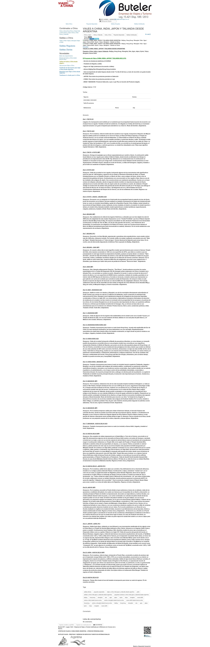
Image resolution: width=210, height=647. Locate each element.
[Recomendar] (147, 34)
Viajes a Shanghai (71, 40)
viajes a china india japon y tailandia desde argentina (120, 592)
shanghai (100, 597)
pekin (138, 592)
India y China (108, 35)
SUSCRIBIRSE (98, 625)
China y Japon (67, 32)
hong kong (92, 597)
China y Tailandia (63, 34)
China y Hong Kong (64, 31)
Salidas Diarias (65, 49)
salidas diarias (87, 592)
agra (111, 597)
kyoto (121, 597)
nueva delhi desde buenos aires (134, 600)
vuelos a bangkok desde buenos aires (114, 600)
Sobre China (69, 24)
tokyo (126, 597)
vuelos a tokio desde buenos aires (93, 600)
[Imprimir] (148, 34)
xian (106, 597)
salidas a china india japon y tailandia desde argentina (98, 594)
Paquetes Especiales (91, 24)
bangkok (132, 597)
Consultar (85, 47)
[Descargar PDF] (150, 34)
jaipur (115, 597)
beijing (85, 597)
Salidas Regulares (67, 45)
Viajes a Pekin (63, 40)
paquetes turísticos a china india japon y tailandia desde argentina (131, 594)
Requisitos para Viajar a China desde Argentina (69, 72)
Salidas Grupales (115, 24)
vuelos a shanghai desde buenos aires (102, 603)
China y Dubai (73, 31)
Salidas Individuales (139, 24)
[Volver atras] (145, 34)
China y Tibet (75, 32)
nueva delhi (140, 597)
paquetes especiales (99, 592)
